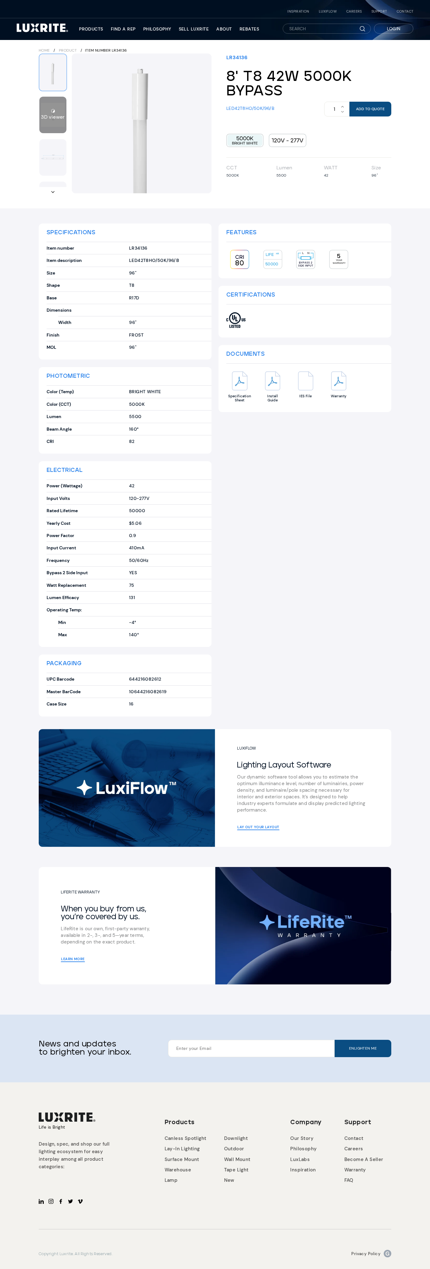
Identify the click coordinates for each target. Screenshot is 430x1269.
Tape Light (236, 1170)
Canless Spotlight (186, 1138)
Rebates (249, 29)
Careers (354, 11)
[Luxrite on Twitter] (70, 1201)
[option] (142, 123)
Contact (405, 11)
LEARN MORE (72, 959)
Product (68, 50)
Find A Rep (123, 29)
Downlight (236, 1138)
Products (91, 29)
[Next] (203, 123)
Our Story (302, 1138)
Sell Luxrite (194, 29)
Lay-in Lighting (182, 1149)
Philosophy (157, 29)
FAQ (349, 1180)
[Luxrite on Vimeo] (80, 1201)
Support (379, 11)
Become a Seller (363, 1159)
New (229, 1180)
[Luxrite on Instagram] (51, 1201)
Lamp (171, 1180)
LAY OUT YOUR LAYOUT (258, 827)
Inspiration (298, 11)
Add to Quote (370, 108)
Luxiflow (328, 11)
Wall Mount (237, 1159)
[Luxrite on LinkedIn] (41, 1201)
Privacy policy (366, 1253)
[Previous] (81, 123)
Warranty (355, 1170)
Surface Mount (182, 1159)
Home (44, 50)
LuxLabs (300, 1159)
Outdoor (234, 1149)
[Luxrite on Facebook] (60, 1201)
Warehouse (178, 1170)
